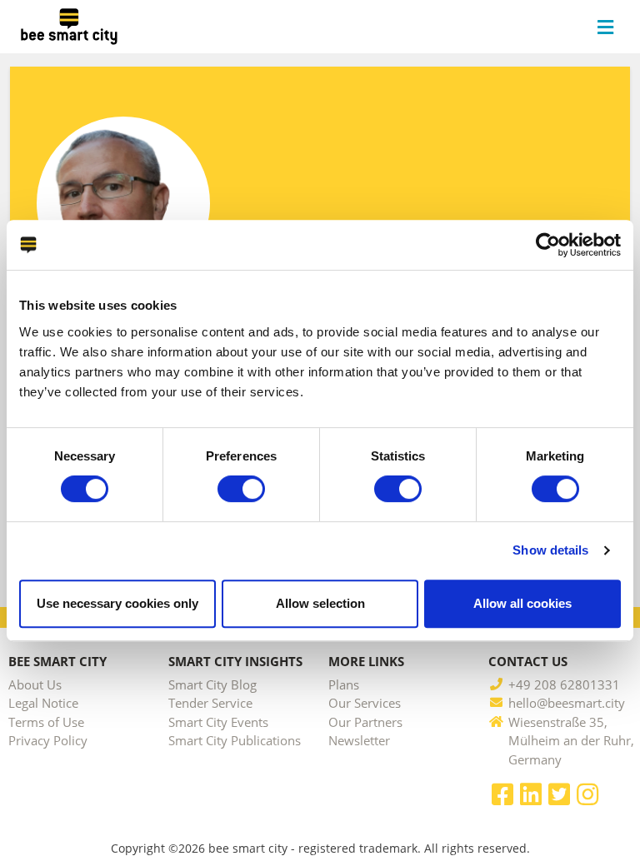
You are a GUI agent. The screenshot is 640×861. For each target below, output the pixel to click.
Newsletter (359, 740)
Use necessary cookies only (117, 603)
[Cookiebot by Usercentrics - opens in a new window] (548, 244)
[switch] (241, 488)
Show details (550, 550)
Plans (343, 684)
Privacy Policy (48, 740)
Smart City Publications (234, 740)
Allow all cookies (522, 603)
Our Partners (365, 722)
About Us (35, 684)
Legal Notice (43, 702)
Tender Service (210, 702)
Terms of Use (46, 722)
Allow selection (320, 603)
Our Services (364, 702)
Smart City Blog (212, 684)
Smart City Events (218, 722)
